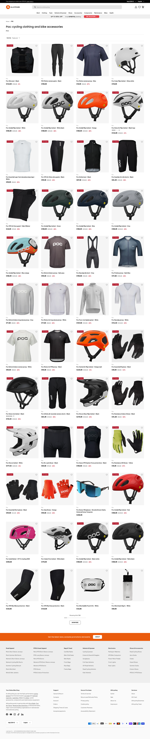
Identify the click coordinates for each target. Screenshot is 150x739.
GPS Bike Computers (114, 655)
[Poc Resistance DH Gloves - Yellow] (128, 442)
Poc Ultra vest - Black (12, 81)
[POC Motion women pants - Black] (57, 60)
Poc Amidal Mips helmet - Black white (87, 559)
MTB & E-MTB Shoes (136, 672)
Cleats (132, 658)
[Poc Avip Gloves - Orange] (57, 489)
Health (112, 13)
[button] (143, 7)
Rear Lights (111, 665)
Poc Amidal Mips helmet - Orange (86, 128)
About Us (113, 700)
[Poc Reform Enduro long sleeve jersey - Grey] (22, 299)
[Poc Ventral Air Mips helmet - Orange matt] (92, 346)
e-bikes (27, 698)
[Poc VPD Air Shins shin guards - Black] (57, 156)
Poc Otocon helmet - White (14, 463)
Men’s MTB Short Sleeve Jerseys (43, 651)
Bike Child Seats (69, 655)
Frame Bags (67, 669)
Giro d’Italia (32, 703)
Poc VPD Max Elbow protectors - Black (18, 606)
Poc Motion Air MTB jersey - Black (51, 367)
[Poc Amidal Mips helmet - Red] (128, 489)
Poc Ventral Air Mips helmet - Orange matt (89, 367)
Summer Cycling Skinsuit (13, 665)
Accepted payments (59, 711)
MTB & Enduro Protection (41, 672)
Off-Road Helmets (88, 665)
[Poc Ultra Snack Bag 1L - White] (128, 585)
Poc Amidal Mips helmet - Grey (121, 226)
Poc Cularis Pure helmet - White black (52, 559)
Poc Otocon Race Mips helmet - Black (87, 414)
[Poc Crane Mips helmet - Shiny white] (128, 60)
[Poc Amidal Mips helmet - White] (22, 107)
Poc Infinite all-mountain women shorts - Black (55, 414)
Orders (55, 704)
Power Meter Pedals (114, 658)
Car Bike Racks (68, 651)
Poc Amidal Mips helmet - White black (52, 128)
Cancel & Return (58, 693)
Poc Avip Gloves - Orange (49, 510)
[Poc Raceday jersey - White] (128, 299)
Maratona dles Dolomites (20, 705)
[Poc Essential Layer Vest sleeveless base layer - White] (22, 156)
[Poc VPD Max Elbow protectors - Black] (22, 585)
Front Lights (112, 662)
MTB (20, 698)
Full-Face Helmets (88, 662)
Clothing (44, 13)
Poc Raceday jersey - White (120, 320)
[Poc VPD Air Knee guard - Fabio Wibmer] (22, 205)
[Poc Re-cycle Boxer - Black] (57, 442)
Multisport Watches (114, 651)
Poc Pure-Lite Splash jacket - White (87, 320)
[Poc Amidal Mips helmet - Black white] (92, 538)
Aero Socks (133, 655)
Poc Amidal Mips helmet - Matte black (123, 559)
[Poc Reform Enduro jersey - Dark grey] (57, 252)
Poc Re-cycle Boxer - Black (49, 463)
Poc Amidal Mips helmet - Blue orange (17, 273)
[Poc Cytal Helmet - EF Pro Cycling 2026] (22, 538)
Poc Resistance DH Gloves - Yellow (122, 463)
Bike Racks (67, 658)
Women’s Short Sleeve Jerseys (15, 658)
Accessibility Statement (88, 711)
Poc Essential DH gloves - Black (121, 367)
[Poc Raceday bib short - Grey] (92, 252)
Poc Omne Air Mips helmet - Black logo (123, 128)
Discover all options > (30, 1)
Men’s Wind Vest (11, 669)
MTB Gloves (37, 669)
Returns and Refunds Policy (89, 697)
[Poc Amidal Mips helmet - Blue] (92, 205)
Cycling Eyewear (88, 651)
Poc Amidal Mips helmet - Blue (85, 226)
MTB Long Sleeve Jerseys (41, 655)
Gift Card (134, 697)
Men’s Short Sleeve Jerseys (14, 651)
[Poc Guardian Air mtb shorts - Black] (128, 156)
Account (56, 700)
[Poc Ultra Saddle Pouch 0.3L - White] (92, 585)
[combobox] (77, 7)
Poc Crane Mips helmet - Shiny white (123, 81)
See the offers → (91, 16)
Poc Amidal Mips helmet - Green (51, 226)
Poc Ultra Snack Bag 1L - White (121, 606)
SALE (38, 13)
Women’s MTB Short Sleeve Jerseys (44, 662)
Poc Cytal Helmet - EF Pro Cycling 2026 (18, 559)
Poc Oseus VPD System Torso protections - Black (91, 463)
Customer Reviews (86, 707)
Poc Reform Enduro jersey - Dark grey (52, 273)
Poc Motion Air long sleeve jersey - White (53, 320)
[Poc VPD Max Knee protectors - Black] (57, 585)
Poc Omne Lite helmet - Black (15, 414)
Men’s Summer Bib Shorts (13, 655)
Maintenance (98, 13)
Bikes (105, 13)
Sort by (9, 38)
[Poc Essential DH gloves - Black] (128, 346)
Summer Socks (134, 665)
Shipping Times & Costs (60, 707)
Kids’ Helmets (87, 672)
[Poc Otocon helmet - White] (22, 442)
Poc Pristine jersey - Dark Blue (121, 273)
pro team (27, 696)
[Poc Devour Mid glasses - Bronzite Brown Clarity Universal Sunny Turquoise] (92, 489)
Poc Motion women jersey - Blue (86, 81)
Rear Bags (67, 665)
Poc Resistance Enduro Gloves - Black (123, 414)
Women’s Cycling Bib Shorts (14, 662)
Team (50, 13)
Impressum (114, 704)
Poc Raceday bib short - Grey (85, 273)
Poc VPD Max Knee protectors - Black (52, 606)
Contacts (56, 697)
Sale (112, 697)
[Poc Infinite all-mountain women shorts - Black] (57, 393)
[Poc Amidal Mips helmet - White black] (57, 107)
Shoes (70, 13)
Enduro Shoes (134, 669)
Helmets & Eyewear (60, 13)
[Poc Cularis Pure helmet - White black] (57, 538)
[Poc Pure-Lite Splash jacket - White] (92, 299)
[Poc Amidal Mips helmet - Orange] (92, 107)
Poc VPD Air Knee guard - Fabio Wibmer (18, 226)
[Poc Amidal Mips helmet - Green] (57, 205)
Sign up (97, 637)
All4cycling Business (138, 700)
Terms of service (86, 693)
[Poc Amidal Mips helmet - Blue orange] (22, 252)
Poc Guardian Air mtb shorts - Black (122, 177)
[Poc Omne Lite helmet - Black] (22, 393)
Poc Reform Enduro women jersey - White (19, 367)
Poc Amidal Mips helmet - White (15, 128)
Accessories (78, 13)
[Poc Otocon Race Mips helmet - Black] (92, 393)
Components (88, 13)
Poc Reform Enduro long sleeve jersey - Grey (19, 320)
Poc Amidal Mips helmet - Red (121, 510)
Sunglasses (86, 658)
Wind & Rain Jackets (12, 672)
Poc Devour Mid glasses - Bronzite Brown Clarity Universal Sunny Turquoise (91, 511)
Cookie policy (85, 704)
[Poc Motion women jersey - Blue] (92, 60)
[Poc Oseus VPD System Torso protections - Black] (92, 442)
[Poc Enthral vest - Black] (92, 156)
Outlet (112, 693)
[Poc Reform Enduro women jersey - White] (22, 346)
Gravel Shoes (134, 662)
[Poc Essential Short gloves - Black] (22, 489)
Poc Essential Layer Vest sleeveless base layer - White (20, 178)
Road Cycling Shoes (136, 651)
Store (133, 693)
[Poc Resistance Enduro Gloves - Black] (128, 393)
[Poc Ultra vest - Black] (22, 60)
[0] (139, 7)
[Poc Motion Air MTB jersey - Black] (57, 346)
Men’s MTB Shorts (39, 658)
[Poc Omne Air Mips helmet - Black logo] (128, 107)
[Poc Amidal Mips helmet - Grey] (128, 205)
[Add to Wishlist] (36, 46)
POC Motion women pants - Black (51, 81)
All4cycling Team (137, 704)
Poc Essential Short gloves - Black (16, 510)
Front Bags (67, 662)
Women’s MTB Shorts (40, 665)
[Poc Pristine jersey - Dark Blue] (128, 252)
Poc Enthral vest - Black (83, 177)
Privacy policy (85, 700)
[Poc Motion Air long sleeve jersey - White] (57, 299)
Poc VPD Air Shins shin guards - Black (52, 177)
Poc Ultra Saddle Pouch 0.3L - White (87, 606)
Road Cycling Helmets (89, 669)
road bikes (15, 698)
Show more (75, 622)
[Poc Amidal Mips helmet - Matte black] (128, 538)
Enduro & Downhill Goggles (91, 655)
